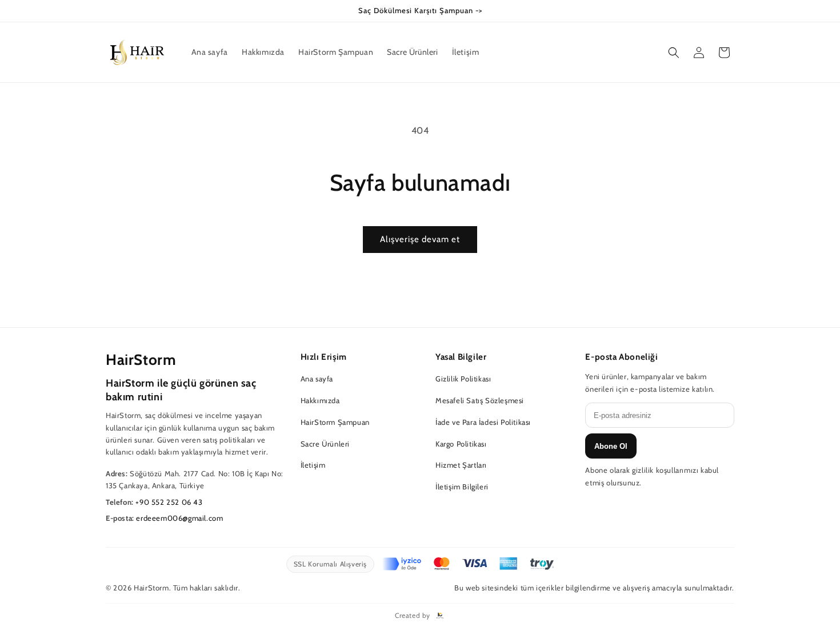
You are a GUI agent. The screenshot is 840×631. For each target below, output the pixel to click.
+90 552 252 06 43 (168, 502)
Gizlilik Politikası (463, 378)
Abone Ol (610, 446)
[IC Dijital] (440, 615)
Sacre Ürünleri (325, 443)
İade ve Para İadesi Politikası (483, 422)
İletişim (313, 464)
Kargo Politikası (461, 443)
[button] (673, 52)
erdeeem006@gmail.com (179, 518)
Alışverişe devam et (420, 239)
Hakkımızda (320, 400)
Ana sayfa (317, 378)
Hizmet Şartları (461, 464)
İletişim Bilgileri (462, 486)
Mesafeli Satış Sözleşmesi (479, 400)
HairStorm (141, 360)
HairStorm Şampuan (335, 422)
